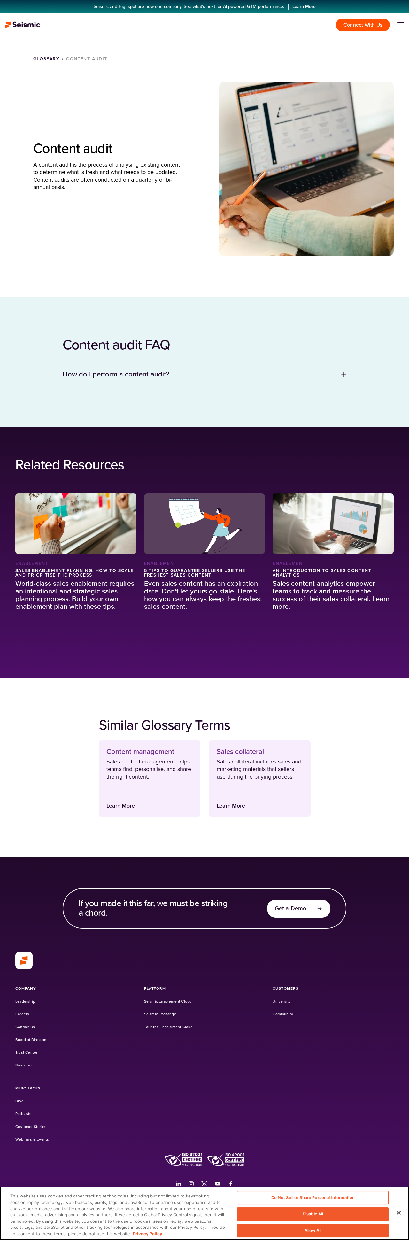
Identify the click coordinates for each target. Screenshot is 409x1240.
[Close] (399, 1213)
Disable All (313, 1213)
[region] (204, 1213)
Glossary (46, 59)
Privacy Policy (147, 1233)
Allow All (313, 1230)
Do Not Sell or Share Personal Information (313, 1197)
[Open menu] (400, 25)
